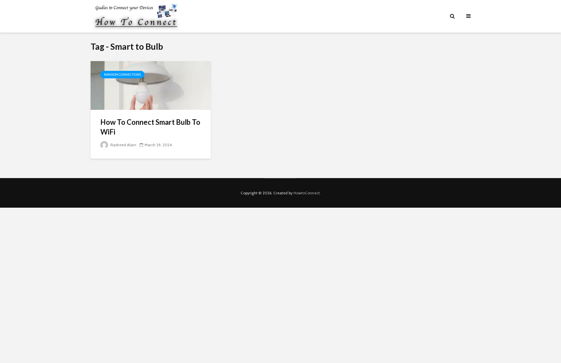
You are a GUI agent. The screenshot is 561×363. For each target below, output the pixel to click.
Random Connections (122, 74)
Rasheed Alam (122, 144)
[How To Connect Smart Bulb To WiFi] (151, 85)
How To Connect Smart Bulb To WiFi (150, 127)
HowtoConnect (306, 192)
